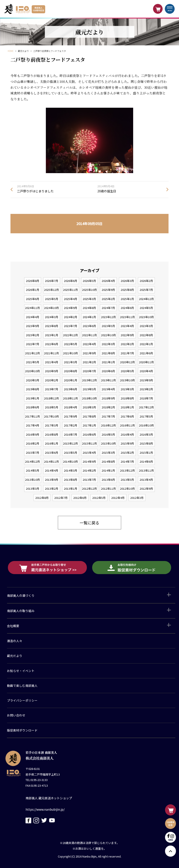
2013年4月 (146, 479)
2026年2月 (146, 281)
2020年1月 (70, 380)
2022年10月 (108, 335)
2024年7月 (108, 308)
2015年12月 (70, 443)
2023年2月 (32, 335)
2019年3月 (127, 389)
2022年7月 (32, 344)
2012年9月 (146, 488)
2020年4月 (146, 371)
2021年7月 (127, 353)
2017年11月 (32, 416)
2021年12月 (32, 353)
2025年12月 (51, 290)
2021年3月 (70, 362)
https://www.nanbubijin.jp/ (45, 809)
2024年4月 (32, 317)
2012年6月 (80, 498)
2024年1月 (89, 317)
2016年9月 (32, 434)
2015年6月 (51, 452)
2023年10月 (146, 317)
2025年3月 (89, 299)
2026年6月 (70, 281)
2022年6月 (51, 344)
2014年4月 (51, 470)
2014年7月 (127, 461)
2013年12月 (127, 470)
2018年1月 (127, 407)
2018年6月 (32, 407)
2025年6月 (32, 299)
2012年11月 (108, 488)
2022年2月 (127, 344)
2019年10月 (127, 380)
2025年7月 (146, 290)
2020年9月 (51, 371)
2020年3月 (32, 380)
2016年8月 (51, 434)
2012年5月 (99, 498)
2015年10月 (108, 443)
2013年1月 (70, 488)
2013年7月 (89, 479)
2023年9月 (32, 326)
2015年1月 (146, 452)
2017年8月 (89, 416)
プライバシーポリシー (22, 700)
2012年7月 (61, 498)
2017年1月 (89, 425)
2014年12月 (32, 461)
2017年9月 (70, 416)
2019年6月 (70, 389)
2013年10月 (32, 479)
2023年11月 (127, 317)
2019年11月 (108, 380)
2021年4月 (51, 362)
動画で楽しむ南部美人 (22, 685)
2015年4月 (89, 452)
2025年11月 (70, 290)
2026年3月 (127, 281)
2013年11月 (146, 470)
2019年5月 (89, 389)
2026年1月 (32, 290)
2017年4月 (32, 425)
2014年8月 (108, 461)
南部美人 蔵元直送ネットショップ (49, 798)
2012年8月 (42, 498)
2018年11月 (70, 398)
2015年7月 (32, 452)
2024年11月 (32, 308)
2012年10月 (127, 488)
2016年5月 (108, 434)
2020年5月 (127, 371)
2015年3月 (108, 452)
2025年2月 (108, 299)
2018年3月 (89, 407)
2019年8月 (32, 389)
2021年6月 (146, 353)
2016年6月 (89, 434)
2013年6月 (108, 479)
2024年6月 (127, 308)
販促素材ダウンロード (22, 730)
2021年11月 (51, 353)
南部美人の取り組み (20, 611)
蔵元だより (14, 655)
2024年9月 (70, 308)
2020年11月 (146, 362)
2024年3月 (51, 317)
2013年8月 (70, 479)
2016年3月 (146, 434)
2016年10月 (146, 425)
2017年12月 (146, 407)
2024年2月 (70, 317)
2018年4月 (70, 407)
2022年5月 (70, 344)
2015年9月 (127, 443)
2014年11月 (51, 461)
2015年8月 (146, 443)
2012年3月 (137, 498)
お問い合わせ (16, 715)
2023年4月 (127, 326)
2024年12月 (146, 299)
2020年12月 (127, 362)
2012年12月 (89, 488)
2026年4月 (108, 281)
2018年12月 (51, 398)
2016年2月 (32, 443)
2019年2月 (146, 389)
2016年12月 (108, 425)
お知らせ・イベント (20, 670)
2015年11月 (89, 443)
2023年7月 (70, 326)
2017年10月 (51, 416)
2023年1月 (51, 335)
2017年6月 (127, 416)
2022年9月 (127, 335)
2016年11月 (127, 425)
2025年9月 (108, 290)
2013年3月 (32, 488)
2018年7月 (146, 398)
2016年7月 (70, 434)
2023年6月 (89, 326)
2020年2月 (51, 380)
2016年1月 (51, 443)
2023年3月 (146, 326)
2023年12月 (108, 317)
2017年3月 (51, 425)
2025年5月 (51, 299)
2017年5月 (146, 416)
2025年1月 (127, 299)
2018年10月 (89, 398)
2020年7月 (89, 371)
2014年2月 (89, 470)
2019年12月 (89, 380)
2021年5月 (32, 362)
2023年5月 (108, 326)
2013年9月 (51, 479)
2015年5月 (70, 452)
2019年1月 (32, 398)
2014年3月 (70, 470)
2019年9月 (146, 380)
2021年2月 (89, 362)
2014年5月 (32, 470)
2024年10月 (51, 308)
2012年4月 (118, 498)
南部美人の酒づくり (20, 595)
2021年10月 (70, 353)
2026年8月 (32, 281)
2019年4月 (108, 389)
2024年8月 (89, 308)
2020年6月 (108, 371)
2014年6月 (146, 461)
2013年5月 (127, 479)
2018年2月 (108, 407)
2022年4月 (89, 344)
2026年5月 (89, 281)
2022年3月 (108, 344)
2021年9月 (89, 353)
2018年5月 (51, 407)
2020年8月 (70, 371)
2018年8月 (127, 398)
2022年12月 (70, 335)
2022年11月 (89, 335)
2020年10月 (32, 371)
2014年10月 (70, 461)
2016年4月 (127, 434)
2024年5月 (146, 308)
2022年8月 (146, 335)
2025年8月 (127, 290)
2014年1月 (108, 470)
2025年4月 (70, 299)
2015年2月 (127, 452)
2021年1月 (108, 362)
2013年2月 (51, 488)
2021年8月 (108, 353)
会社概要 (13, 626)
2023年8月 (51, 326)
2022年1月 (146, 344)
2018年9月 (108, 398)
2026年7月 (51, 281)
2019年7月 (51, 389)
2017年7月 (108, 416)
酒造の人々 (14, 641)
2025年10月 (89, 290)
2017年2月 (70, 425)
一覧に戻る (89, 522)
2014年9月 (89, 461)
